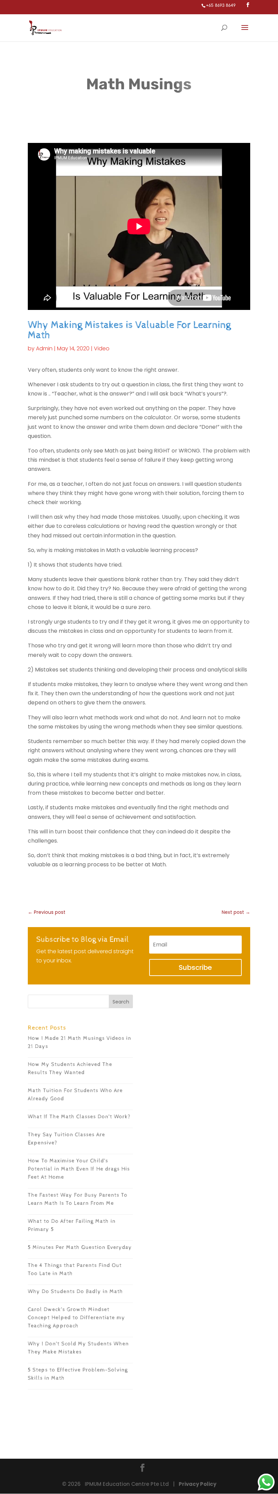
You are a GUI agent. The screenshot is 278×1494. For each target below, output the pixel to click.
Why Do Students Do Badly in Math (75, 1291)
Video (102, 348)
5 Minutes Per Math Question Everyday (80, 1247)
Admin (44, 348)
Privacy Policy (197, 1484)
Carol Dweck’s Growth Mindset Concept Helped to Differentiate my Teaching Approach (76, 1317)
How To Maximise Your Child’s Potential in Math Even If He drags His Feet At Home (79, 1169)
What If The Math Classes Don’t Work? (79, 1116)
